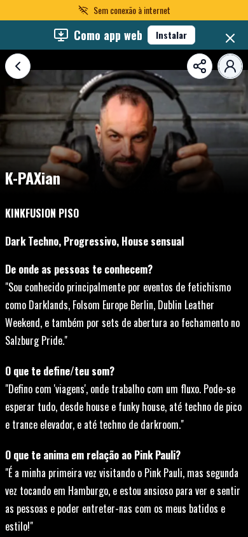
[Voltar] (18, 66)
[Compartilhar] (199, 66)
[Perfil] (230, 66)
